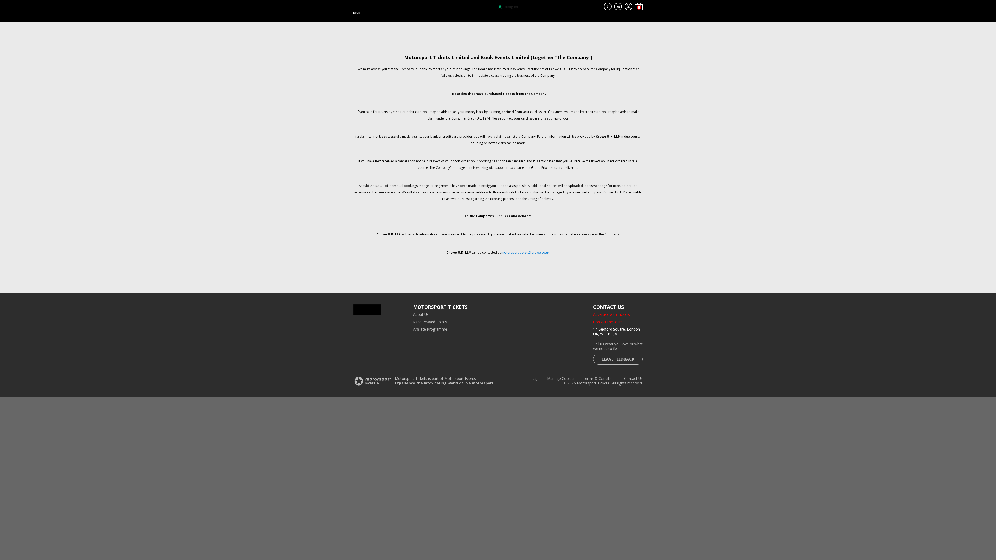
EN (618, 7)
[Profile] (628, 6)
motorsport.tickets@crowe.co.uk (525, 252)
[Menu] (356, 11)
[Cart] (639, 6)
